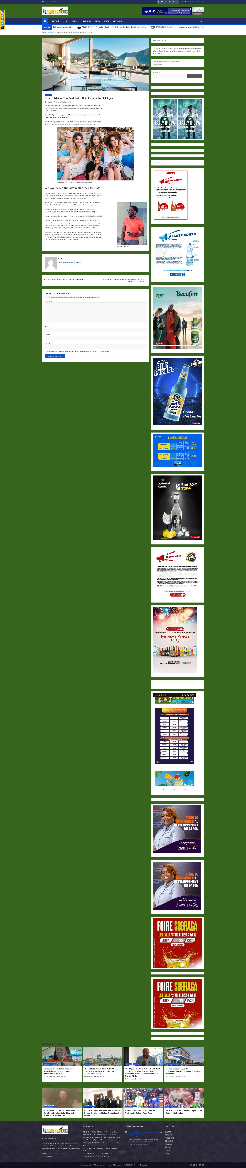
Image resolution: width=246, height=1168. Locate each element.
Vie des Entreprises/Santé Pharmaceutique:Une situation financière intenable (183, 1071)
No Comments (66, 102)
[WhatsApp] (2, 19)
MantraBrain (144, 1165)
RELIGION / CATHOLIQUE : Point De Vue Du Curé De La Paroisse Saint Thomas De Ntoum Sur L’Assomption (61, 1113)
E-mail (47, 335)
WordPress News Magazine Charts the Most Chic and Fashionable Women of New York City (123, 280)
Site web (47, 343)
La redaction (62, 1076)
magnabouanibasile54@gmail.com (168, 62)
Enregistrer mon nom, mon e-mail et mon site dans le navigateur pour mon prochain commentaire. (78, 351)
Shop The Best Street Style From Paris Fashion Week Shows (66, 279)
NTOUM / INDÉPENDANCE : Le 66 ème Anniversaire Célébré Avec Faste (141, 1112)
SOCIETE (65, 21)
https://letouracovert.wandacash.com (69, 262)
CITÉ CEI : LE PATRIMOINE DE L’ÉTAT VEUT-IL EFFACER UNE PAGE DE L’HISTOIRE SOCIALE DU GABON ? (102, 1071)
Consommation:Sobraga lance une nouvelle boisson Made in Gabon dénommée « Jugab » (58, 1071)
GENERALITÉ (54, 21)
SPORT (106, 21)
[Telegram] (2, 23)
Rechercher (156, 72)
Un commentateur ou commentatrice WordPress (144, 1132)
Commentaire (49, 301)
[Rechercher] (194, 76)
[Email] (2, 16)
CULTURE (97, 21)
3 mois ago (130, 1079)
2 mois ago (89, 1076)
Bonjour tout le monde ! (136, 1135)
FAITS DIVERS (117, 21)
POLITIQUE (75, 21)
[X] (2, 27)
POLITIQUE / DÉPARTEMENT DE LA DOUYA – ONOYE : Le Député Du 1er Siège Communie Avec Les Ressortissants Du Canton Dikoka (142, 1072)
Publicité (189, 1)
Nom (47, 326)
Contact (182, 1)
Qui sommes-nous (199, 1)
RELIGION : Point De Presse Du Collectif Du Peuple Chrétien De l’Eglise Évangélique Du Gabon (102, 1113)
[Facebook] (2, 12)
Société (167, 1147)
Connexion (156, 163)
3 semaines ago (50, 1076)
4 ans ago (49, 102)
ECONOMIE (87, 21)
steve (57, 102)
